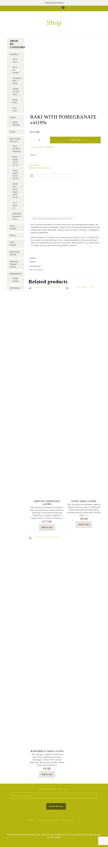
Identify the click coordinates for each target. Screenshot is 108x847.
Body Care (15, 101)
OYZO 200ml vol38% (83, 501)
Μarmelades (15, 274)
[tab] (65, 165)
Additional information (39, 168)
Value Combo (13, 227)
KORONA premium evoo (17, 216)
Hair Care (15, 109)
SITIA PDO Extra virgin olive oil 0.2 (15, 190)
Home (12, 117)
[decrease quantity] (33, 140)
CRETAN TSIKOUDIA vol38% (47, 503)
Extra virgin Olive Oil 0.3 (16, 174)
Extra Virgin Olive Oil (15, 140)
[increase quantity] (45, 140)
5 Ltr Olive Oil (15, 205)
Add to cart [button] (47, 527)
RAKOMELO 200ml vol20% (47, 751)
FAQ (31, 820)
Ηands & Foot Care (16, 91)
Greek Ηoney (16, 279)
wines (12, 132)
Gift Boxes (15, 288)
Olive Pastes (13, 243)
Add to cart (75, 140)
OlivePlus (14, 54)
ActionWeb (55, 837)
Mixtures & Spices (15, 253)
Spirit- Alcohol (46, 147)
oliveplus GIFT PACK (17, 80)
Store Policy (68, 820)
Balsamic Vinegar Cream (14, 264)
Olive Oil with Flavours (17, 149)
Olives (13, 235)
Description (34, 165)
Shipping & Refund (47, 820)
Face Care (15, 60)
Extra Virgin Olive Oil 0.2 (16, 161)
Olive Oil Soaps (16, 70)
